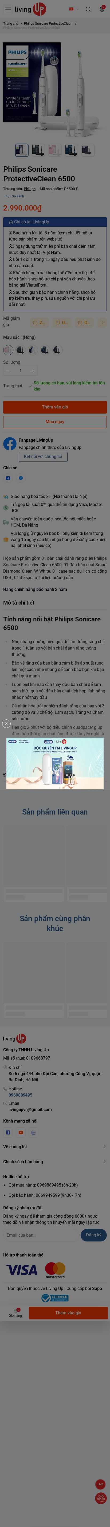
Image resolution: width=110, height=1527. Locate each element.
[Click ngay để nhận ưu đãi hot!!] (55, 763)
